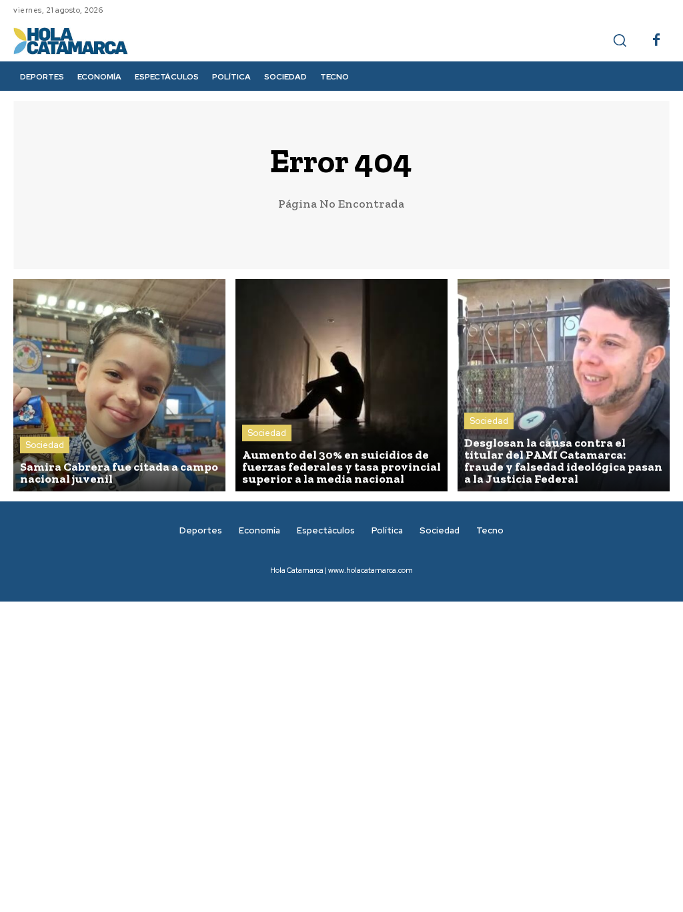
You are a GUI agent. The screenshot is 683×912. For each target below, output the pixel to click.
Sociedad (44, 445)
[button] (619, 40)
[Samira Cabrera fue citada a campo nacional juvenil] (119, 385)
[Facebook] (656, 40)
